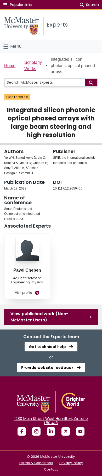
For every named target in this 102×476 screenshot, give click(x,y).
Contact (51, 469)
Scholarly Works (33, 65)
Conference (17, 97)
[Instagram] (36, 431)
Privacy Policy (71, 462)
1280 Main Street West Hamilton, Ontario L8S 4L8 (51, 421)
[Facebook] (22, 431)
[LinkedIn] (51, 431)
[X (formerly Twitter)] (65, 431)
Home (9, 65)
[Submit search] (91, 82)
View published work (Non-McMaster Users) (39, 317)
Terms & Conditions (36, 462)
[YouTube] (80, 431)
